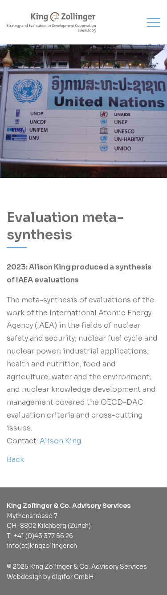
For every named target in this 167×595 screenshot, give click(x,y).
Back (15, 459)
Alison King (60, 441)
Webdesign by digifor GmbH (50, 577)
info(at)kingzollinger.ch (42, 546)
